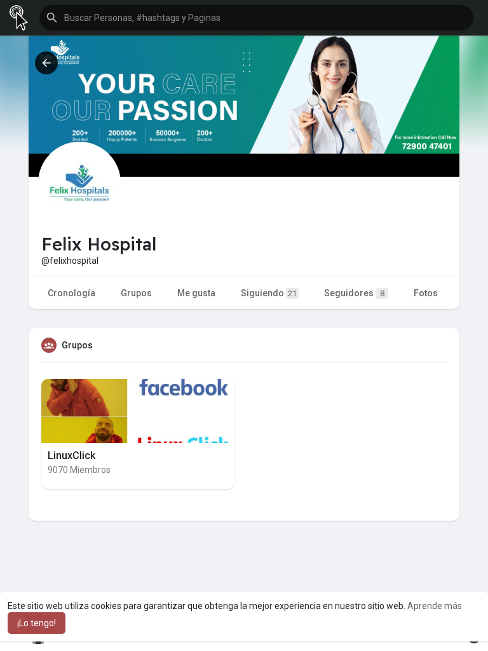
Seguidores (354, 293)
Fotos (426, 293)
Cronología (71, 293)
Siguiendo (269, 293)
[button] (256, 18)
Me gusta (196, 293)
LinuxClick (71, 455)
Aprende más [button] (434, 606)
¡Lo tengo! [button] (36, 623)
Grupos (136, 293)
